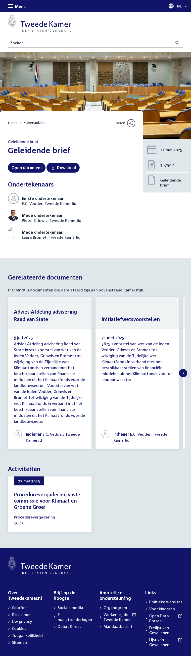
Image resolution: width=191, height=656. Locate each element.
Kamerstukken (34, 122)
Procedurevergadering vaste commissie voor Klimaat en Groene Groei (47, 500)
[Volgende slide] (183, 373)
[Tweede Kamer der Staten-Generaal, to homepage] (39, 23)
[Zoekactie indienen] (177, 43)
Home (12, 122)
